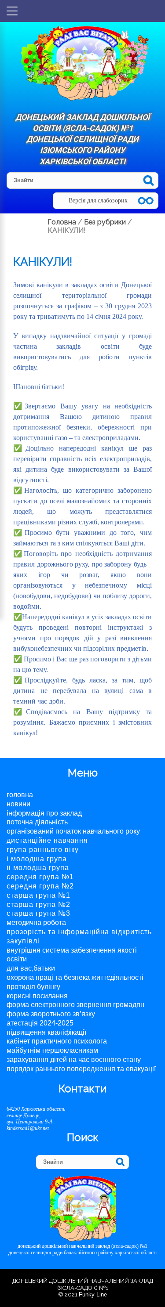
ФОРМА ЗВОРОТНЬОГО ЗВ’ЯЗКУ (51, 1014)
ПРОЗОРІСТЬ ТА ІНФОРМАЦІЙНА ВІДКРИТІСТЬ (79, 931)
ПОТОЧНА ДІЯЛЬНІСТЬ (37, 822)
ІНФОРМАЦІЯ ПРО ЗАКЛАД (44, 813)
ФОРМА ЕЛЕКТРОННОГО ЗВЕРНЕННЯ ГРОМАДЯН (75, 1004)
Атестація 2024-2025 (40, 1023)
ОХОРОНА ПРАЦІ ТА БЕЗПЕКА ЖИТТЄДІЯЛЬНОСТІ (75, 977)
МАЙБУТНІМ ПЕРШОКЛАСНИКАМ (52, 1050)
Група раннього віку (43, 849)
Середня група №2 (40, 886)
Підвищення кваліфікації (46, 1032)
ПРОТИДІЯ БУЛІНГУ (33, 986)
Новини (18, 804)
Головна (20, 794)
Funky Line (93, 1294)
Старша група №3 (38, 913)
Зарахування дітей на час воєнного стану (74, 1059)
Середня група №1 (40, 877)
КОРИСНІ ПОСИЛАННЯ (37, 996)
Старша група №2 (38, 904)
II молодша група (38, 867)
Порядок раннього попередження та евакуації (81, 1068)
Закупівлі (23, 941)
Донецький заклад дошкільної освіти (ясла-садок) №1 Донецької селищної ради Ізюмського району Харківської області (82, 139)
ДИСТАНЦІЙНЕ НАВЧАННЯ (47, 840)
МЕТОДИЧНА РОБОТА (36, 922)
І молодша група (37, 859)
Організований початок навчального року (73, 831)
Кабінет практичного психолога (57, 1041)
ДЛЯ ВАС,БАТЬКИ (31, 968)
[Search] (148, 180)
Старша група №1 (38, 895)
